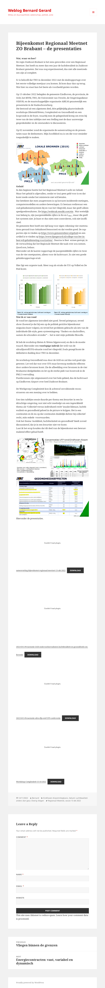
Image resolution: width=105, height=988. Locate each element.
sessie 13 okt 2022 (73, 800)
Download (75, 570)
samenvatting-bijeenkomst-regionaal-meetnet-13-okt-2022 (41, 570)
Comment (22, 837)
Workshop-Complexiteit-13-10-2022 (31, 781)
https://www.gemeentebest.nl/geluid (59, 232)
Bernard (35, 798)
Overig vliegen (37, 800)
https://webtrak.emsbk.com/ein (57, 211)
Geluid (72, 798)
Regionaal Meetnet (56, 800)
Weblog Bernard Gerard (29, 10)
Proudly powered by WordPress (30, 982)
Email (20, 886)
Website (20, 898)
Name (19, 874)
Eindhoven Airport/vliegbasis (55, 798)
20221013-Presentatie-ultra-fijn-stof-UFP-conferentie (38, 718)
